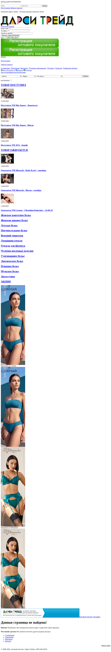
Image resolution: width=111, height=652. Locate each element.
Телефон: (5, 31)
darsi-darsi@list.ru (9, 70)
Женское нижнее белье (14, 220)
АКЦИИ (6, 281)
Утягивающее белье (13, 256)
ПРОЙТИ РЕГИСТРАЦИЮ (89, 617)
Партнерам (15, 68)
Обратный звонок (7, 26)
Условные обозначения (37, 68)
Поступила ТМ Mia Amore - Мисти (17, 125)
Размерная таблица (70, 68)
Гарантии (58, 68)
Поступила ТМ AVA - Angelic (14, 145)
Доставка (50, 68)
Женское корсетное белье (16, 215)
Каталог (14, 72)
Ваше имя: (5, 28)
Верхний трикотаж (12, 235)
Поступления (6, 72)
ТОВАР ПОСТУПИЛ (13, 85)
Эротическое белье (12, 261)
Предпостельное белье (14, 230)
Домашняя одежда (11, 240)
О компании (5, 68)
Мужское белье (10, 271)
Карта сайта (106, 645)
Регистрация (5, 8)
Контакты (24, 68)
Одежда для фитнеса (13, 245)
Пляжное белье (10, 266)
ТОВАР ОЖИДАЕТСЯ (14, 150)
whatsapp (28, 70)
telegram (20, 70)
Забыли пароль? (16, 8)
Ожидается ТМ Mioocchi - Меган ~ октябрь (21, 190)
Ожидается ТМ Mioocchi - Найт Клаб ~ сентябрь (23, 170)
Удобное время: (6, 33)
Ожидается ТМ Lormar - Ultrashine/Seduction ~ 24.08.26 (27, 210)
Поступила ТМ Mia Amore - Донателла (19, 105)
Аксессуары (8, 276)
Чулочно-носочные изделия (17, 250)
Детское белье (9, 225)
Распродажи (21, 72)
